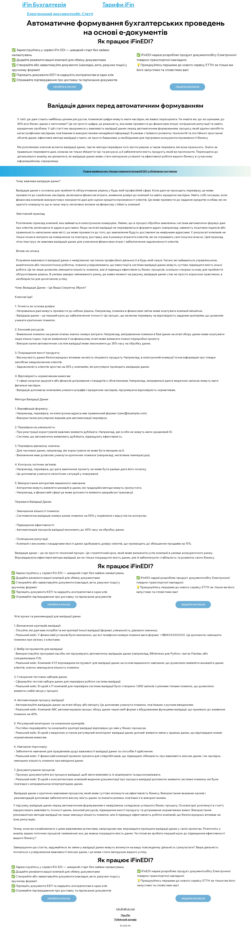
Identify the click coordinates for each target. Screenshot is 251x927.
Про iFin (125, 915)
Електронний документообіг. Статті (60, 13)
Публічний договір (125, 919)
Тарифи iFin (118, 4)
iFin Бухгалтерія (44, 4)
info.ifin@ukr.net (125, 909)
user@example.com (132, 413)
